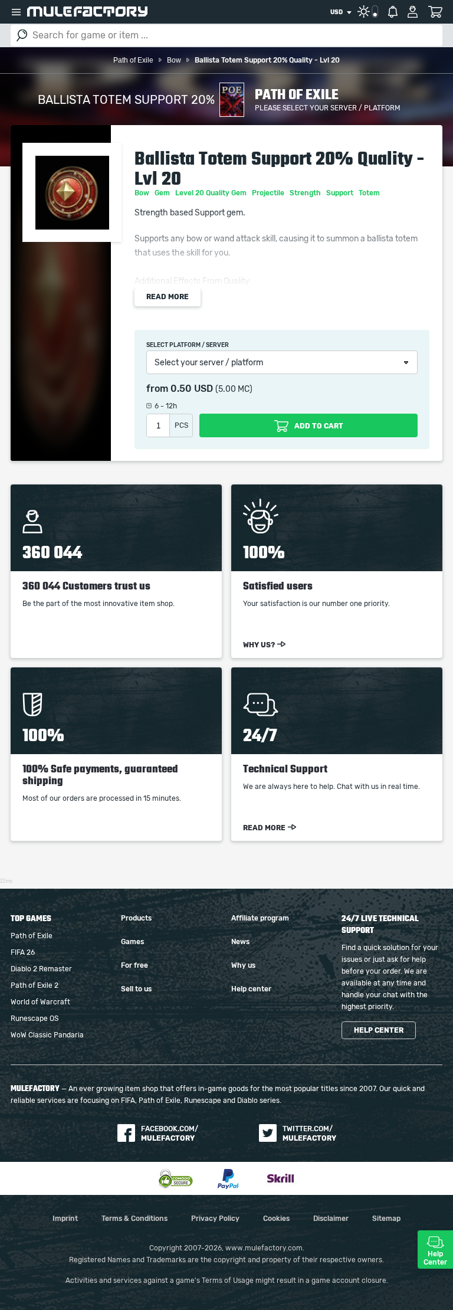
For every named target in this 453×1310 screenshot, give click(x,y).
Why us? (259, 645)
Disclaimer (331, 1218)
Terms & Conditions (134, 1218)
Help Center (435, 1258)
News (240, 941)
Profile (412, 12)
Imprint (65, 1218)
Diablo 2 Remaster (41, 968)
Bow (142, 192)
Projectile (269, 192)
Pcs (181, 425)
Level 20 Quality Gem (211, 192)
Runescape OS (34, 1018)
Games (132, 941)
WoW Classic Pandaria (47, 1035)
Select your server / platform (209, 363)
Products (136, 918)
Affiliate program (260, 918)
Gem (163, 192)
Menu (16, 11)
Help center (251, 989)
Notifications (393, 12)
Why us (243, 965)
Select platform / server (187, 345)
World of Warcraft (40, 1002)
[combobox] (341, 12)
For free (134, 965)
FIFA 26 (23, 952)
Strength (306, 192)
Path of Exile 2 (34, 985)
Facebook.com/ (169, 1133)
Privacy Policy (215, 1218)
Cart (435, 12)
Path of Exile (31, 935)
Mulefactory (87, 11)
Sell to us (136, 989)
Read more (167, 296)
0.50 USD (191, 389)
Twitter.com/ (309, 1133)
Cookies (276, 1218)
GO (22, 35)
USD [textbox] (336, 12)
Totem (370, 192)
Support (340, 192)
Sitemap (386, 1218)
